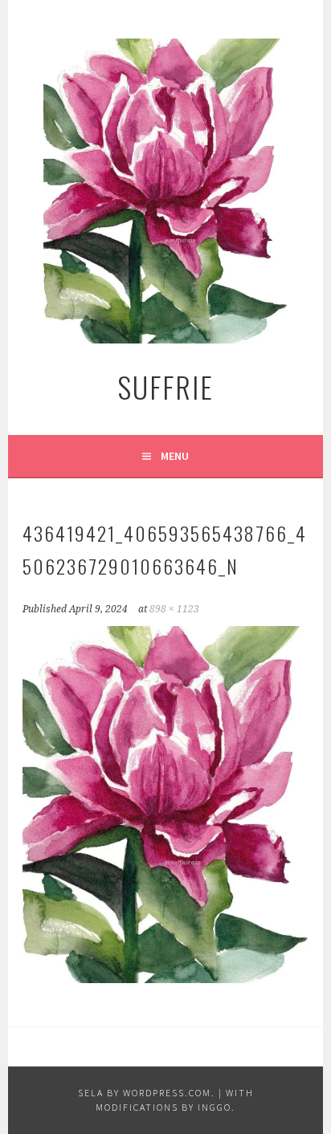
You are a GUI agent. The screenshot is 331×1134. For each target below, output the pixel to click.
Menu (175, 456)
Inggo (214, 1107)
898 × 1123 (174, 609)
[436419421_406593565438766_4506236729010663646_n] (165, 978)
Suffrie (165, 386)
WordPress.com (167, 1093)
